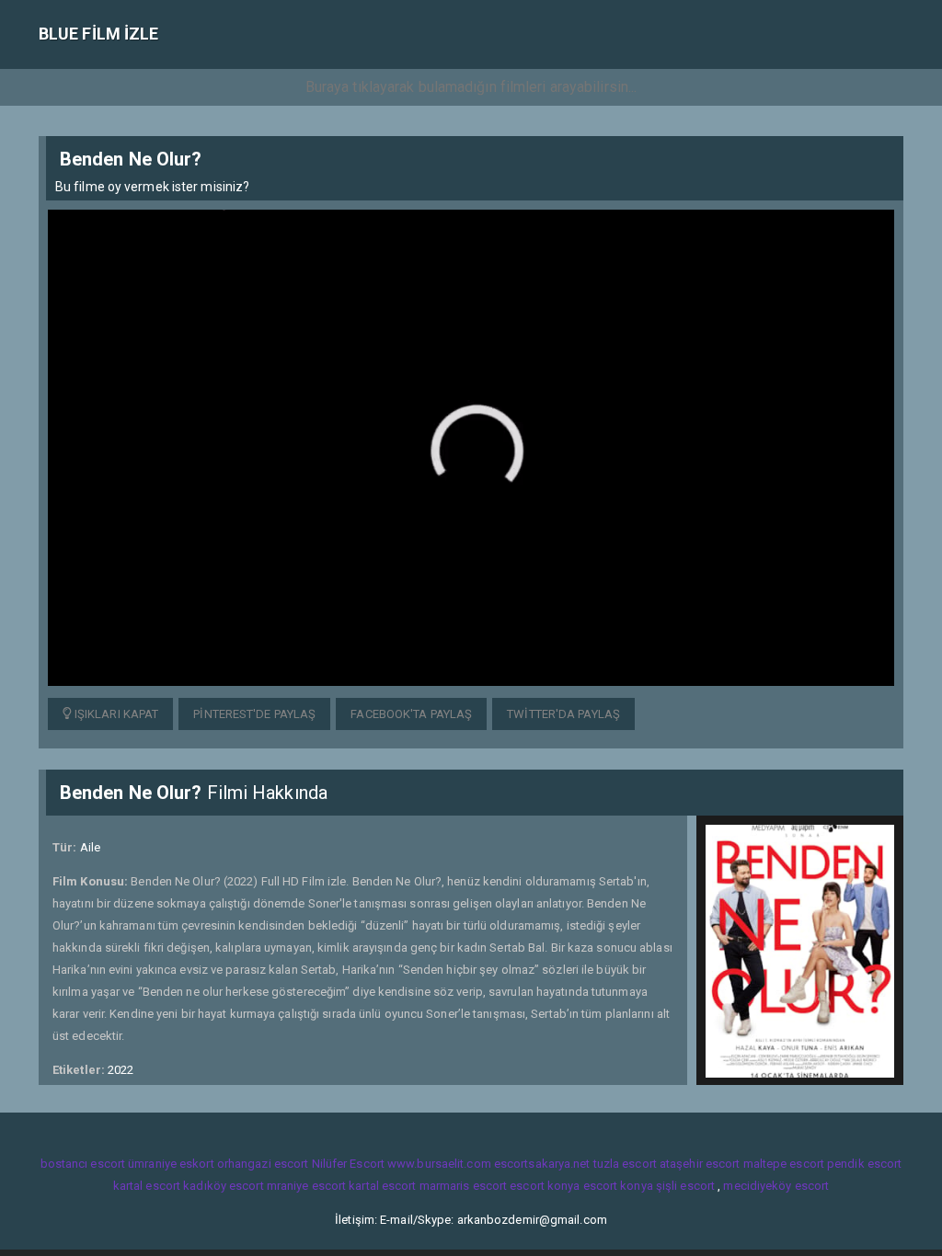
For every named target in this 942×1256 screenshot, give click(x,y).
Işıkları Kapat (115, 714)
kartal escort (146, 1186)
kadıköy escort (223, 1186)
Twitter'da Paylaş (563, 714)
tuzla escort (625, 1163)
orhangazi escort (263, 1163)
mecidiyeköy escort (776, 1186)
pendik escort (864, 1163)
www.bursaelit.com (439, 1163)
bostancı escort (83, 1163)
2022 (120, 1070)
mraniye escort (306, 1186)
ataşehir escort (700, 1163)
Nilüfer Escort (348, 1163)
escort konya (545, 1186)
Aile (90, 847)
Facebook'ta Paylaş (411, 714)
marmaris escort (463, 1186)
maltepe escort (783, 1163)
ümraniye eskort (171, 1163)
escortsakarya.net (542, 1163)
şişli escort (685, 1186)
